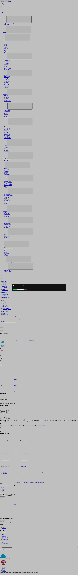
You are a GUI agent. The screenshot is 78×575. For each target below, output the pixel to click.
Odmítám (25, 289)
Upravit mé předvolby (20, 289)
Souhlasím (14, 289)
